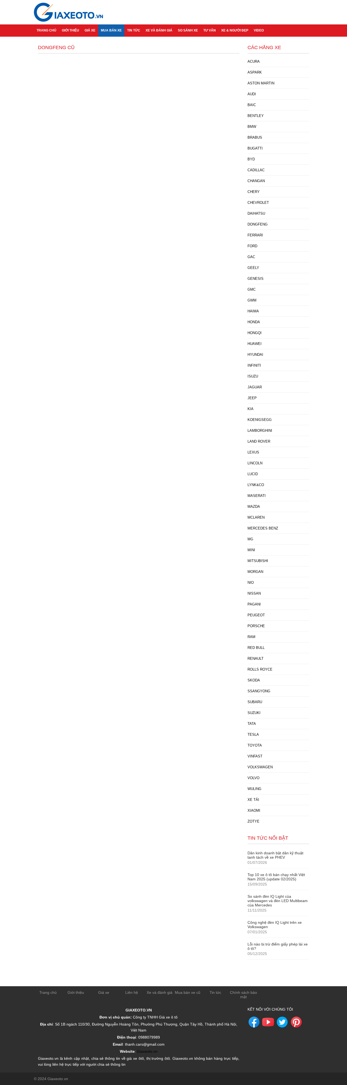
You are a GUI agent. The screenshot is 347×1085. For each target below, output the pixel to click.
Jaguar (255, 387)
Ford (252, 246)
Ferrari (255, 235)
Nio (251, 582)
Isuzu (253, 376)
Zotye (253, 821)
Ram (251, 637)
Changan (256, 181)
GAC (251, 257)
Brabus (255, 137)
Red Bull (256, 648)
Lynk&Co (256, 485)
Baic (252, 105)
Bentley (256, 116)
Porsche (256, 626)
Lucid (253, 474)
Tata (252, 724)
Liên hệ (131, 992)
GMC (252, 289)
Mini (251, 550)
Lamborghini (260, 431)
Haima (253, 311)
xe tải (253, 800)
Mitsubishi (258, 561)
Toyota (255, 745)
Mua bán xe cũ (187, 992)
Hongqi (255, 333)
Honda (254, 322)
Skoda (254, 680)
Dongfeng (258, 224)
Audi (252, 94)
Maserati (257, 496)
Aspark (255, 72)
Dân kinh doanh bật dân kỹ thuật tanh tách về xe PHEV (275, 855)
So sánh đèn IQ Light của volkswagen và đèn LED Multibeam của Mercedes (278, 900)
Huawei (255, 344)
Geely (253, 268)
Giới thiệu (70, 30)
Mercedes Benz (263, 528)
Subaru (255, 702)
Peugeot (256, 615)
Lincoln (255, 463)
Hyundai (255, 355)
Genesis (256, 279)
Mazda (254, 507)
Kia (250, 409)
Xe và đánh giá (159, 30)
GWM (252, 300)
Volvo (253, 778)
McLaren (256, 517)
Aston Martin (261, 83)
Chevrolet (258, 203)
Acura (254, 61)
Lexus (253, 452)
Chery (254, 192)
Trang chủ (46, 30)
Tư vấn (209, 30)
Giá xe (90, 30)
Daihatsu (256, 213)
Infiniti (254, 365)
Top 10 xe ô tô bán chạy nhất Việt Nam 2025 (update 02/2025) (276, 877)
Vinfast (255, 756)
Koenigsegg (260, 420)
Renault (256, 658)
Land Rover (259, 441)
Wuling (254, 789)
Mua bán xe (111, 30)
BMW (252, 127)
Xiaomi (254, 810)
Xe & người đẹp (234, 30)
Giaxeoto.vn (147, 1051)
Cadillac (256, 170)
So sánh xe (188, 30)
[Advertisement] (138, 96)
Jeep (252, 398)
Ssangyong (259, 691)
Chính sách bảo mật (243, 994)
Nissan (254, 593)
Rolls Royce (260, 669)
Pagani (254, 604)
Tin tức (133, 30)
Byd (251, 159)
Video (259, 30)
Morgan (255, 572)
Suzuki (254, 713)
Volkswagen (260, 767)
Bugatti (255, 148)
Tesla (253, 734)
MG (250, 539)
